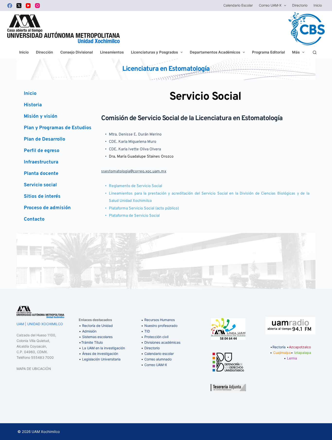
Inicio (318, 5)
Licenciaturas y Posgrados (154, 52)
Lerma (292, 358)
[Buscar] (314, 52)
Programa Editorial (268, 52)
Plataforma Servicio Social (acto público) (144, 208)
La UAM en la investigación (103, 348)
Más (296, 52)
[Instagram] (37, 5)
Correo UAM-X (270, 5)
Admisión (89, 331)
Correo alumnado (158, 359)
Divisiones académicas (162, 342)
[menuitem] (58, 94)
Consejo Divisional (76, 52)
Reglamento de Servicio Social (135, 186)
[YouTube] (28, 5)
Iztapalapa (302, 352)
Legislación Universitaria (101, 359)
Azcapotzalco (300, 347)
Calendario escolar (238, 5)
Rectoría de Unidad (97, 325)
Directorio (299, 5)
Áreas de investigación (100, 353)
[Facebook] (9, 5)
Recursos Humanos (159, 320)
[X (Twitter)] (19, 5)
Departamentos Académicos (215, 52)
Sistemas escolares (97, 337)
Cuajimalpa (282, 352)
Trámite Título (92, 342)
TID (147, 331)
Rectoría (279, 347)
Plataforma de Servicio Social (134, 215)
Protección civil (156, 337)
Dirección (44, 52)
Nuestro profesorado (160, 325)
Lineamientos (112, 52)
